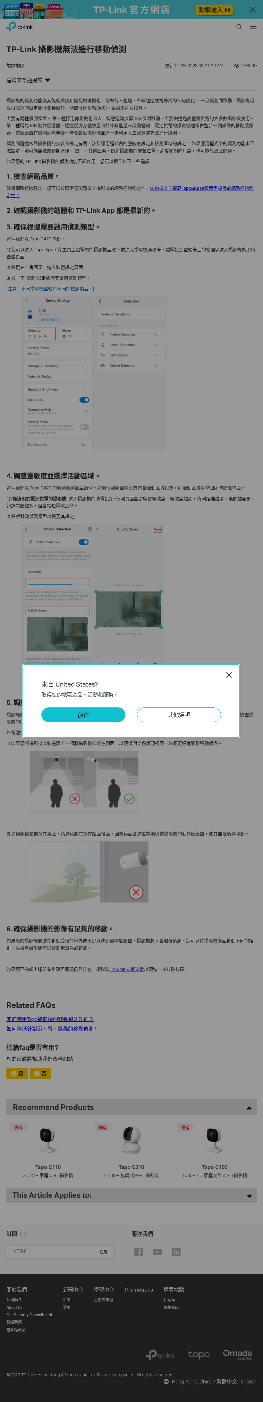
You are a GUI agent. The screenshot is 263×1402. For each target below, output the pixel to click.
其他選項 (179, 714)
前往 (83, 714)
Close (229, 674)
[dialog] (131, 701)
